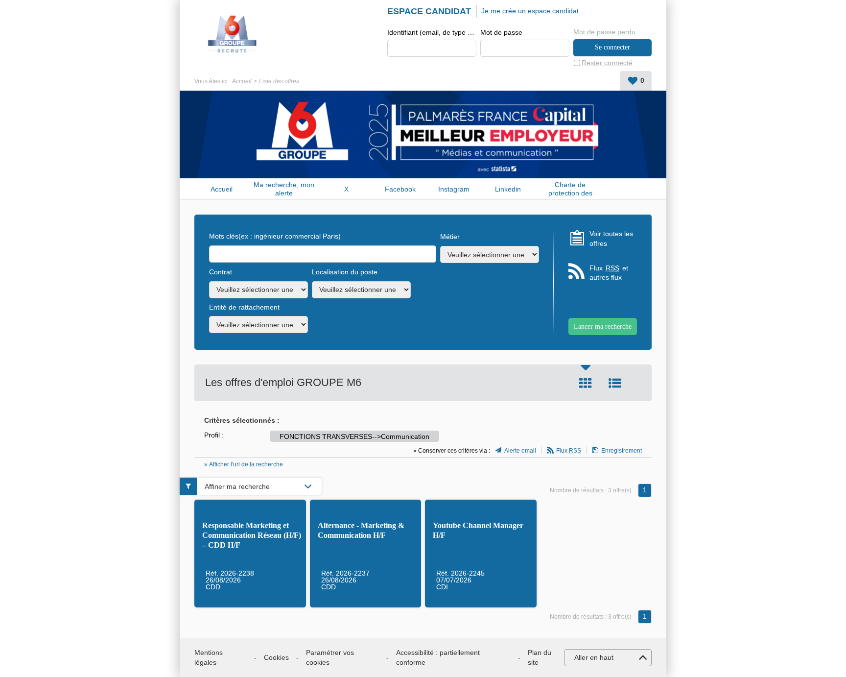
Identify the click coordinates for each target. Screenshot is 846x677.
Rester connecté (607, 63)
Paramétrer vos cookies (330, 657)
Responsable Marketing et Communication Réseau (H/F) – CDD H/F (251, 535)
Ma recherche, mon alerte (284, 189)
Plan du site (539, 657)
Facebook (400, 189)
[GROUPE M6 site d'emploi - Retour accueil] (232, 34)
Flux (568, 450)
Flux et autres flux (608, 273)
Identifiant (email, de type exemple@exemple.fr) (431, 32)
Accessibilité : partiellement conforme (438, 657)
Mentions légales (208, 657)
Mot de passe (501, 32)
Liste (615, 383)
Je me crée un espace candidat (530, 11)
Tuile (585, 383)
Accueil (242, 81)
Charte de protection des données (570, 189)
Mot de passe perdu (604, 32)
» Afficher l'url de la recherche (243, 464)
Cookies (276, 657)
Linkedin (508, 189)
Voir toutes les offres (611, 238)
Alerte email (520, 450)
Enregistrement (621, 450)
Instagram (454, 189)
